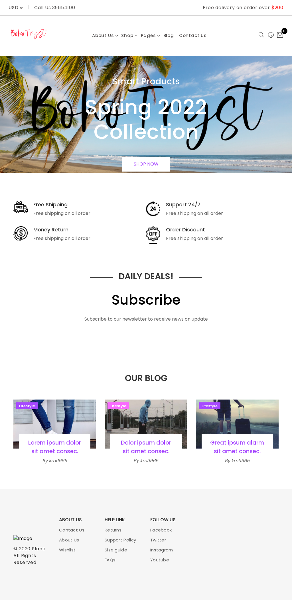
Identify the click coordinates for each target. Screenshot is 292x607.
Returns (113, 530)
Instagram (161, 550)
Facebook (161, 530)
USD (14, 7)
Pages (148, 35)
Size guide (116, 550)
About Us (103, 35)
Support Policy (120, 540)
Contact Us (193, 35)
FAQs (110, 560)
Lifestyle (27, 406)
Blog (168, 35)
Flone (39, 548)
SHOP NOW (146, 164)
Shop (127, 35)
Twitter (158, 540)
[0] (280, 35)
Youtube (159, 560)
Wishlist (67, 550)
